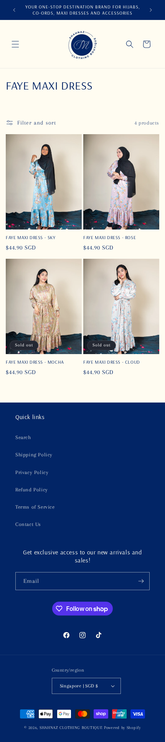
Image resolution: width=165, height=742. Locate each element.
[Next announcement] (150, 10)
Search (23, 437)
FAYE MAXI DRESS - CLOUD (111, 362)
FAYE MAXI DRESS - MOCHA (35, 362)
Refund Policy (31, 489)
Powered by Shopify (122, 727)
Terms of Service (35, 507)
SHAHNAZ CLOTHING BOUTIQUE (71, 727)
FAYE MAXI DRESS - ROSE (109, 237)
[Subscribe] (140, 581)
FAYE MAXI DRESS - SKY (31, 237)
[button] (15, 44)
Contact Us (28, 524)
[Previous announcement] (14, 10)
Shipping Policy (34, 455)
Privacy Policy (31, 472)
